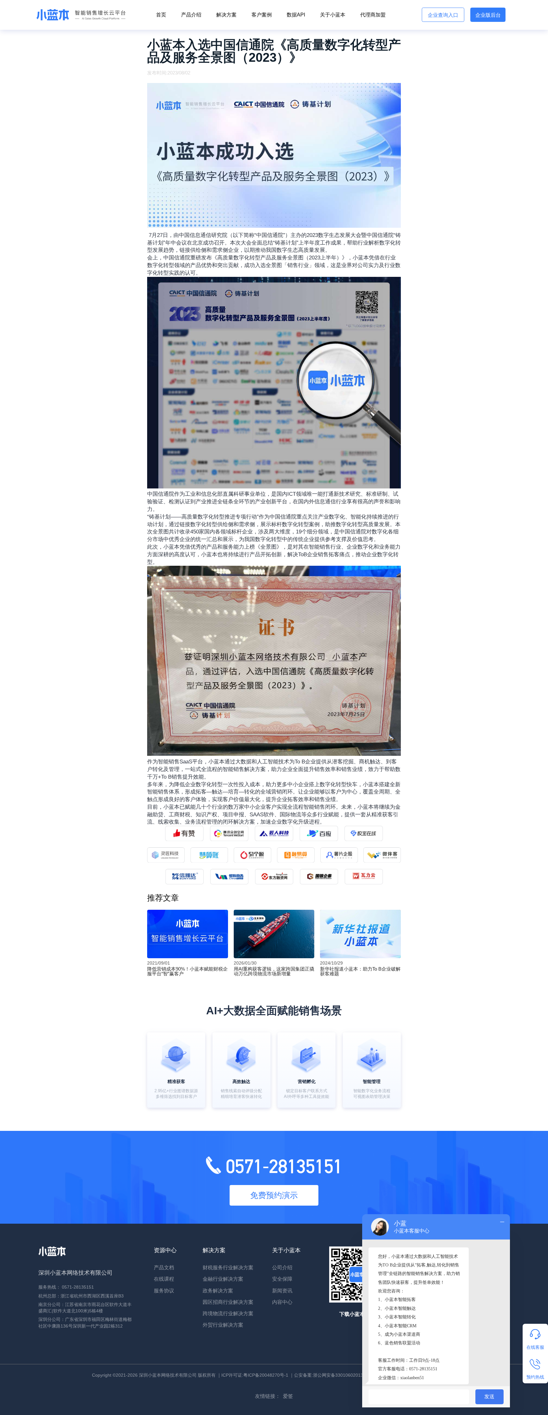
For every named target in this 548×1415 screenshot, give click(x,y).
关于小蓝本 (332, 14)
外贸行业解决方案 (223, 1325)
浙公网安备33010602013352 (342, 1375)
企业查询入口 (443, 15)
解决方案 (226, 14)
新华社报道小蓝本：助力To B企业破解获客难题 (360, 971)
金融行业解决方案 (223, 1279)
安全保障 (282, 1279)
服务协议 (164, 1290)
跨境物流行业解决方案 (228, 1313)
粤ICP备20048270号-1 (265, 1375)
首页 (161, 14)
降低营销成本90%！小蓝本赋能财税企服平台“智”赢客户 (187, 971)
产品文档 (164, 1267)
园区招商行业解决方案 (228, 1302)
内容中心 (282, 1302)
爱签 (288, 1396)
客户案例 (261, 14)
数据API (296, 14)
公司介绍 (282, 1267)
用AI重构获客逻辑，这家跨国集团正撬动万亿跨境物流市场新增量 (274, 971)
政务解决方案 (218, 1290)
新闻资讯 (282, 1290)
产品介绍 (191, 14)
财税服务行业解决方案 (228, 1267)
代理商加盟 (373, 14)
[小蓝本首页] (79, 15)
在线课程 (164, 1279)
